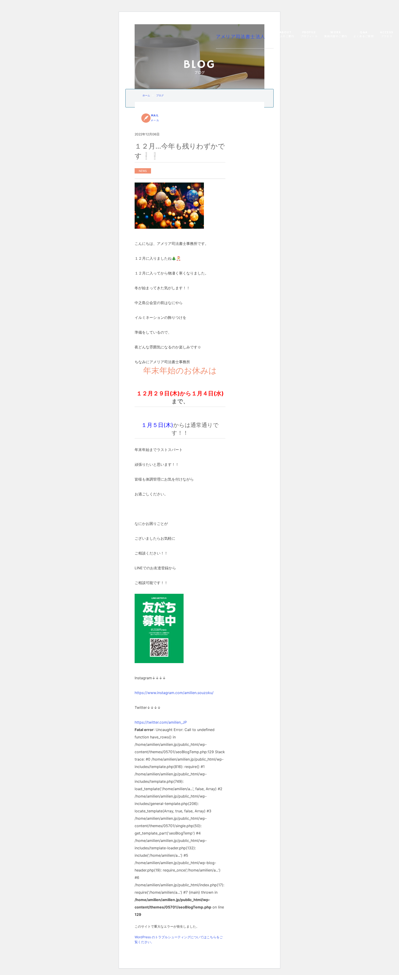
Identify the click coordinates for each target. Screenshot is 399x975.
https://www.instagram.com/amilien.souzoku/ (174, 692)
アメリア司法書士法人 (240, 37)
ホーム (146, 95)
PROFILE (309, 34)
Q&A (364, 34)
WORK (335, 34)
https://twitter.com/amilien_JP (161, 722)
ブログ (160, 95)
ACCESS (386, 34)
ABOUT (285, 34)
